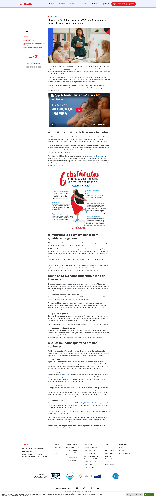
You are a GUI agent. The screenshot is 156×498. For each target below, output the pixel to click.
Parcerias (83, 4)
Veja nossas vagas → (93, 428)
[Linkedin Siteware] (77, 488)
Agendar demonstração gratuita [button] (123, 4)
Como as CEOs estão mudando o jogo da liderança (34, 44)
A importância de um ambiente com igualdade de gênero (32, 39)
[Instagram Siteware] (91, 488)
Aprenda (72, 4)
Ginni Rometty (89, 403)
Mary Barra (73, 362)
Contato (94, 4)
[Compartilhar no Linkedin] (27, 67)
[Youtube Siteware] (98, 488)
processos (59, 165)
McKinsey (69, 145)
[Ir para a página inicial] (26, 4)
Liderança (54, 17)
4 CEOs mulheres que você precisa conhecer (32, 48)
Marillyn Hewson (68, 388)
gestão (106, 141)
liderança (67, 69)
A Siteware (50, 4)
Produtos (62, 4)
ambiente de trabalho (96, 156)
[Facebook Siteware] (84, 488)
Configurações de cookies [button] (134, 495)
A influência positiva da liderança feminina (32, 35)
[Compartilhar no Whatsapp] (39, 67)
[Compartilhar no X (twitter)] (35, 67)
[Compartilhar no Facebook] (31, 67)
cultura (72, 286)
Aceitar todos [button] (149, 495)
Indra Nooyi (66, 375)
